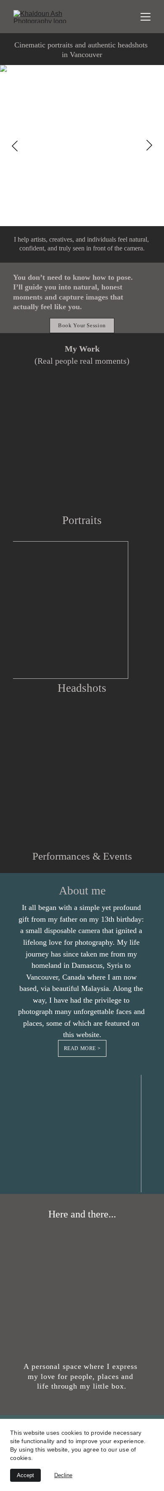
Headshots (82, 688)
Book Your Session (82, 325)
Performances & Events (82, 856)
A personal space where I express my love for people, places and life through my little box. (82, 1376)
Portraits (82, 520)
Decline (63, 1475)
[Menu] (145, 17)
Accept (25, 1475)
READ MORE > (82, 1048)
